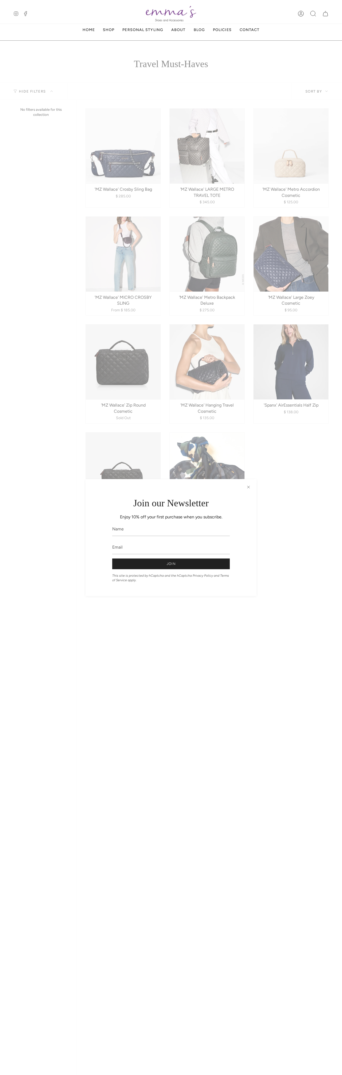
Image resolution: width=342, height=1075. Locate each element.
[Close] (248, 487)
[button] (313, 14)
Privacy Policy (203, 575)
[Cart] (325, 14)
